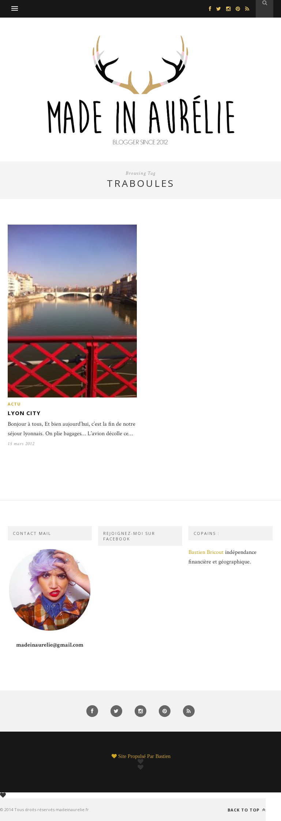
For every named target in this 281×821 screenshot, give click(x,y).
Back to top (244, 809)
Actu (14, 404)
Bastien (163, 756)
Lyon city (24, 413)
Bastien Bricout (206, 552)
